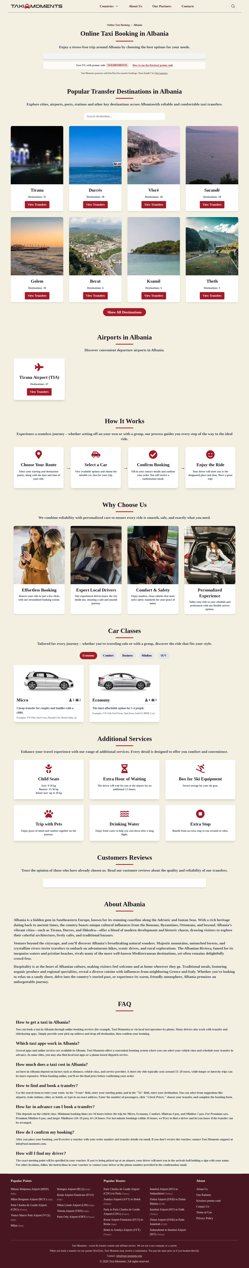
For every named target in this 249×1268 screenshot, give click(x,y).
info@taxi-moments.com (129, 1256)
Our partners (161, 73)
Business (127, 655)
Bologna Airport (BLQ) (73, 1189)
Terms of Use (204, 1212)
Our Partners (161, 6)
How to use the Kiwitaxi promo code (153, 65)
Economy (88, 655)
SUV (164, 655)
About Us (135, 6)
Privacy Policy (204, 1218)
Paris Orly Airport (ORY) (75, 1216)
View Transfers (37, 204)
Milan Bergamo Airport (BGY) (32, 1199)
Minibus (147, 655)
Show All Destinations (124, 312)
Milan (17, 1225)
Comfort (108, 655)
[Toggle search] (233, 6)
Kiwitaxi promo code (208, 1200)
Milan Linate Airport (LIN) (75, 1205)
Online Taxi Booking (118, 25)
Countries (107, 6)
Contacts (188, 6)
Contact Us (202, 1206)
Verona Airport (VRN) (73, 1210)
